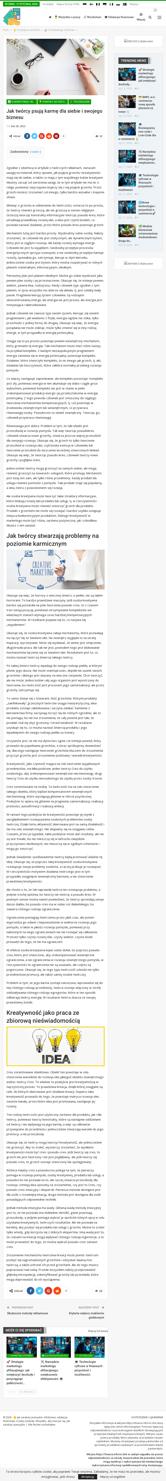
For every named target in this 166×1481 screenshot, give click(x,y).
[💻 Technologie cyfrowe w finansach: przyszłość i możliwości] (89, 1347)
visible (35, 152)
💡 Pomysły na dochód (53, 101)
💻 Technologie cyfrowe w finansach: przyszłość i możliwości (138, 182)
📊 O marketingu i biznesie (22, 101)
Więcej (134, 4)
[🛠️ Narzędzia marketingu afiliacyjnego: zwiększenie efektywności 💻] (55, 1347)
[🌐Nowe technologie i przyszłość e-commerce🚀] (127, 207)
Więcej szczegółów (112, 1476)
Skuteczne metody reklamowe (27, 1313)
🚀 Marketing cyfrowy (20, 1356)
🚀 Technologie (80, 101)
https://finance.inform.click (141, 1423)
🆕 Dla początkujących (54, 1356)
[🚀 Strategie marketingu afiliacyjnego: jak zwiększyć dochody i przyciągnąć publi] (21, 1347)
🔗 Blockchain (92, 17)
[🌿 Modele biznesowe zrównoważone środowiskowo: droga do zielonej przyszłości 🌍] (127, 230)
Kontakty (48, 4)
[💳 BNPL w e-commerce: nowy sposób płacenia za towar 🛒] (127, 101)
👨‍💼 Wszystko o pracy (67, 17)
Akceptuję (87, 1477)
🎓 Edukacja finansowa (119, 17)
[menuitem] (84, 3)
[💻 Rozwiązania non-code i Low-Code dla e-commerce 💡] (127, 128)
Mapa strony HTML (68, 4)
